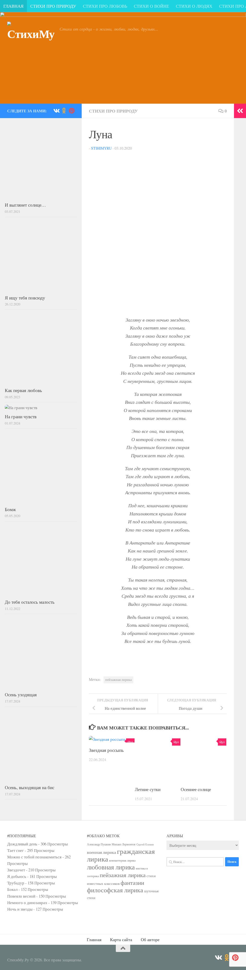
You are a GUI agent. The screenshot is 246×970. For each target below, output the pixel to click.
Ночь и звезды (19, 909)
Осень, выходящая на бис (29, 787)
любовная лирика (111, 867)
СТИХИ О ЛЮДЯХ (194, 6)
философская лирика (115, 890)
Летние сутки (147, 789)
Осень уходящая (21, 694)
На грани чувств (21, 416)
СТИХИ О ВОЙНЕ (151, 6)
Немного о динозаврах (27, 902)
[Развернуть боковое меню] (240, 111)
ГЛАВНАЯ (13, 6)
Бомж (10, 509)
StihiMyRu (101, 148)
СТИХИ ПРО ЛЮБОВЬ (105, 6)
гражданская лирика (121, 854)
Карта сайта (121, 939)
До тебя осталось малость (30, 602)
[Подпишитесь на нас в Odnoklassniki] (64, 111)
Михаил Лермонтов (123, 844)
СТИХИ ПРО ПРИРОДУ (53, 6)
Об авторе (150, 939)
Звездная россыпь (106, 750)
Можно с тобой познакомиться (34, 857)
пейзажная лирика (118, 680)
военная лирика (101, 852)
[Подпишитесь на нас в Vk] (56, 111)
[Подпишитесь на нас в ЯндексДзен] (71, 111)
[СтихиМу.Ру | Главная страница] (31, 40)
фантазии (132, 883)
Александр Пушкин (99, 844)
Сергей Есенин (145, 844)
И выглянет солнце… (25, 205)
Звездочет (16, 870)
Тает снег (15, 850)
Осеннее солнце (196, 789)
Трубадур (15, 883)
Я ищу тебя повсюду (25, 298)
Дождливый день (22, 844)
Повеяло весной (21, 896)
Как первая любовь (23, 390)
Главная (94, 939)
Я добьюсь (16, 876)
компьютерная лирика (122, 860)
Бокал (12, 889)
